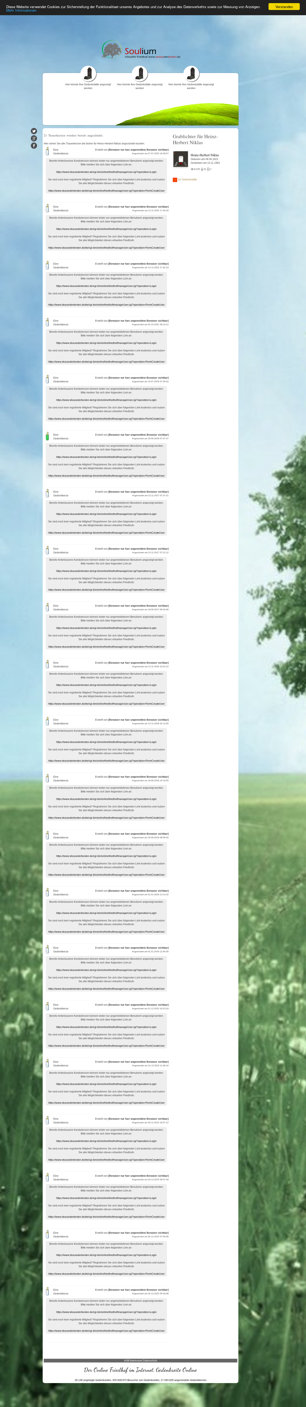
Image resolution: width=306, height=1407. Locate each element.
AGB (126, 1360)
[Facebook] (34, 146)
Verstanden (284, 6)
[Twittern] (34, 131)
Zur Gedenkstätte (187, 179)
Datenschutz (150, 1360)
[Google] (34, 138)
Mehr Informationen (21, 10)
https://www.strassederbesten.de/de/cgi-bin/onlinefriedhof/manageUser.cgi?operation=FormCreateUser (106, 190)
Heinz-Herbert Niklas (205, 155)
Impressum (136, 1360)
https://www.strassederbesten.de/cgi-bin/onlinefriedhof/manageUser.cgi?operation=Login (106, 172)
